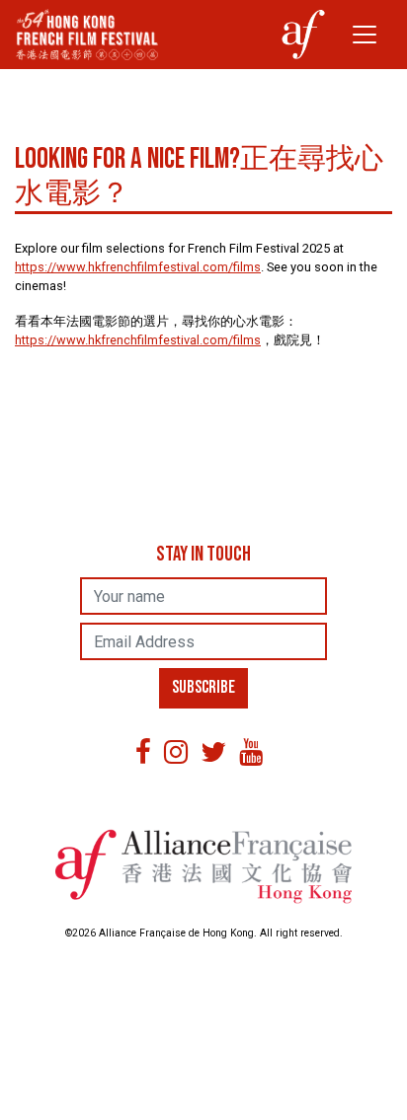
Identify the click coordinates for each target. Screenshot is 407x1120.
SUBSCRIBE (203, 687)
